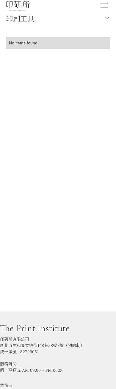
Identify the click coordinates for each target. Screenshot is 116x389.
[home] (18, 6)
